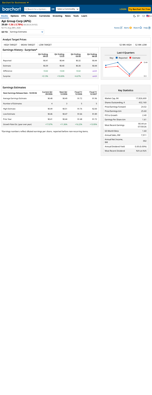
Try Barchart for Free (139, 9)
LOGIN (123, 9)
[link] (147, 27)
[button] (149, 16)
